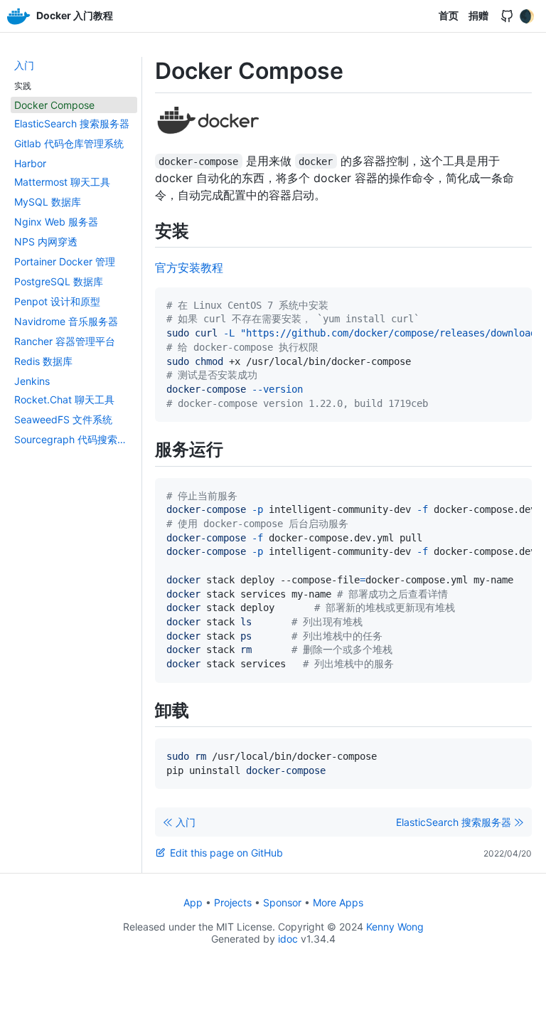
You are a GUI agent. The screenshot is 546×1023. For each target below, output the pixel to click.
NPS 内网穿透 (45, 241)
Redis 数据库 (43, 361)
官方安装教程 (189, 267)
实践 (22, 85)
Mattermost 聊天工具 (62, 182)
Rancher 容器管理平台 (64, 341)
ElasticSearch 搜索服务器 (71, 123)
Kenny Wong (395, 927)
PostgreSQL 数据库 (58, 281)
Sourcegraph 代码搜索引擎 (75, 439)
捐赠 (478, 15)
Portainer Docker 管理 (64, 261)
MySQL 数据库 (47, 202)
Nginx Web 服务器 (56, 222)
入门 (24, 65)
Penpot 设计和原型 (57, 301)
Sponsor (282, 902)
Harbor (30, 163)
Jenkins (32, 381)
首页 (449, 15)
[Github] (506, 16)
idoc (288, 939)
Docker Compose (54, 105)
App (193, 902)
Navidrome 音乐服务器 (66, 321)
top (529, 1008)
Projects (233, 902)
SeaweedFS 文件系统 (63, 419)
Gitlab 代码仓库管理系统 (69, 143)
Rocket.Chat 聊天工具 (64, 399)
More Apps (338, 902)
